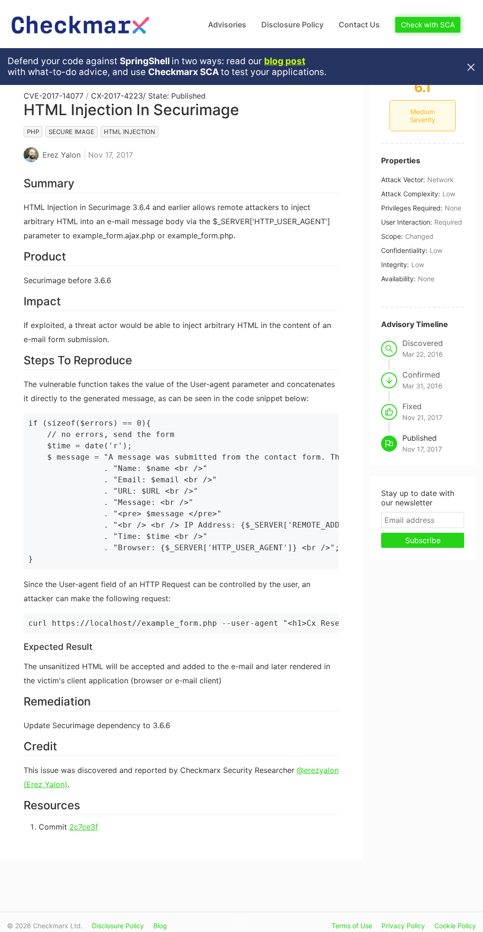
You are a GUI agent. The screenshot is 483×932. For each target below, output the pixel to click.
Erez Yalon (61, 155)
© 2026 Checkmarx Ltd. (45, 926)
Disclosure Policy (292, 24)
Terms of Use (352, 926)
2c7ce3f (83, 826)
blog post (284, 61)
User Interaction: (406, 222)
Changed (419, 236)
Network (440, 180)
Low (448, 194)
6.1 (422, 87)
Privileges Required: (411, 208)
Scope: (392, 236)
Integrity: (395, 264)
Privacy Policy (403, 926)
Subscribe (423, 540)
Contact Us (359, 24)
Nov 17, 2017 (110, 155)
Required (448, 222)
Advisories (227, 24)
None (453, 208)
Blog (160, 926)
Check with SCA (428, 24)
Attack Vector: (403, 180)
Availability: (398, 279)
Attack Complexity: (410, 194)
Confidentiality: (404, 250)
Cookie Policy (455, 926)
